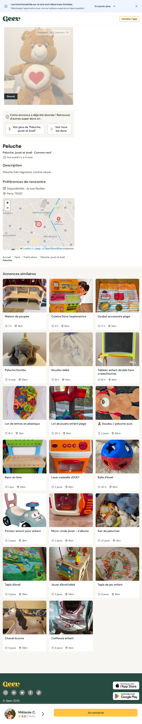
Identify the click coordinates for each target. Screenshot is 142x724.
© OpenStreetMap (52, 248)
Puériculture (31, 257)
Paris (18, 257)
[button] (7, 202)
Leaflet (27, 248)
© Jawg (36, 248)
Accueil (7, 257)
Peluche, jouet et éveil (53, 257)
